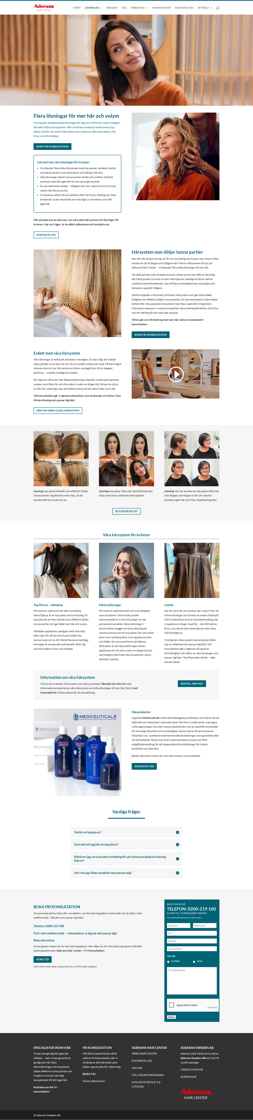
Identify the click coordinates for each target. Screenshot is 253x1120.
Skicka (171, 1017)
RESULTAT (112, 8)
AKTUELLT (203, 8)
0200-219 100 (202, 908)
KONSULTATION (161, 8)
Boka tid (42, 959)
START (77, 8)
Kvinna (175, 961)
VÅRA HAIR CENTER (144, 1053)
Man (199, 961)
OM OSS (137, 1067)
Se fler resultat (126, 511)
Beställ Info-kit (192, 683)
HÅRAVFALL (138, 8)
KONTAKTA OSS (184, 8)
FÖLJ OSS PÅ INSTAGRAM (148, 1075)
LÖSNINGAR (92, 8)
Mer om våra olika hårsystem (57, 410)
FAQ (124, 8)
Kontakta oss (46, 234)
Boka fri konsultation (52, 146)
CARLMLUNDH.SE (192, 1069)
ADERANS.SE (189, 1076)
